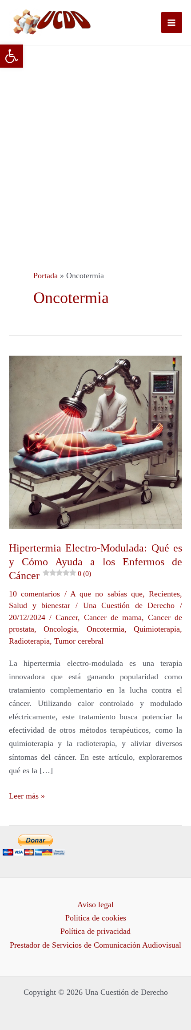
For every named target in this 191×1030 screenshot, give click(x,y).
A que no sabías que (106, 593)
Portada (45, 275)
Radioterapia (29, 641)
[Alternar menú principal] (171, 22)
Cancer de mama (113, 617)
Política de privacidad (95, 931)
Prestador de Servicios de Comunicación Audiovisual (95, 945)
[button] (11, 56)
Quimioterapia (157, 628)
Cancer (67, 617)
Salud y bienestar (39, 605)
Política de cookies (95, 917)
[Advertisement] (95, 145)
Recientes (164, 593)
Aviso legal (95, 904)
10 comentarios (34, 593)
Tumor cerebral (78, 641)
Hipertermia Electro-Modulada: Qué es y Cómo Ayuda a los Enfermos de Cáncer (95, 561)
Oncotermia (105, 628)
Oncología (60, 628)
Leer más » (27, 794)
